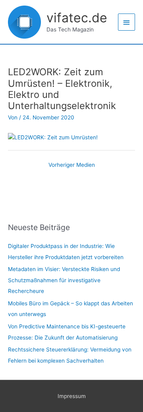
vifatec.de (76, 17)
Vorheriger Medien (71, 165)
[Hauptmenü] (126, 22)
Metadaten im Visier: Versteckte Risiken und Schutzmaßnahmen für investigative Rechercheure (64, 280)
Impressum (72, 396)
